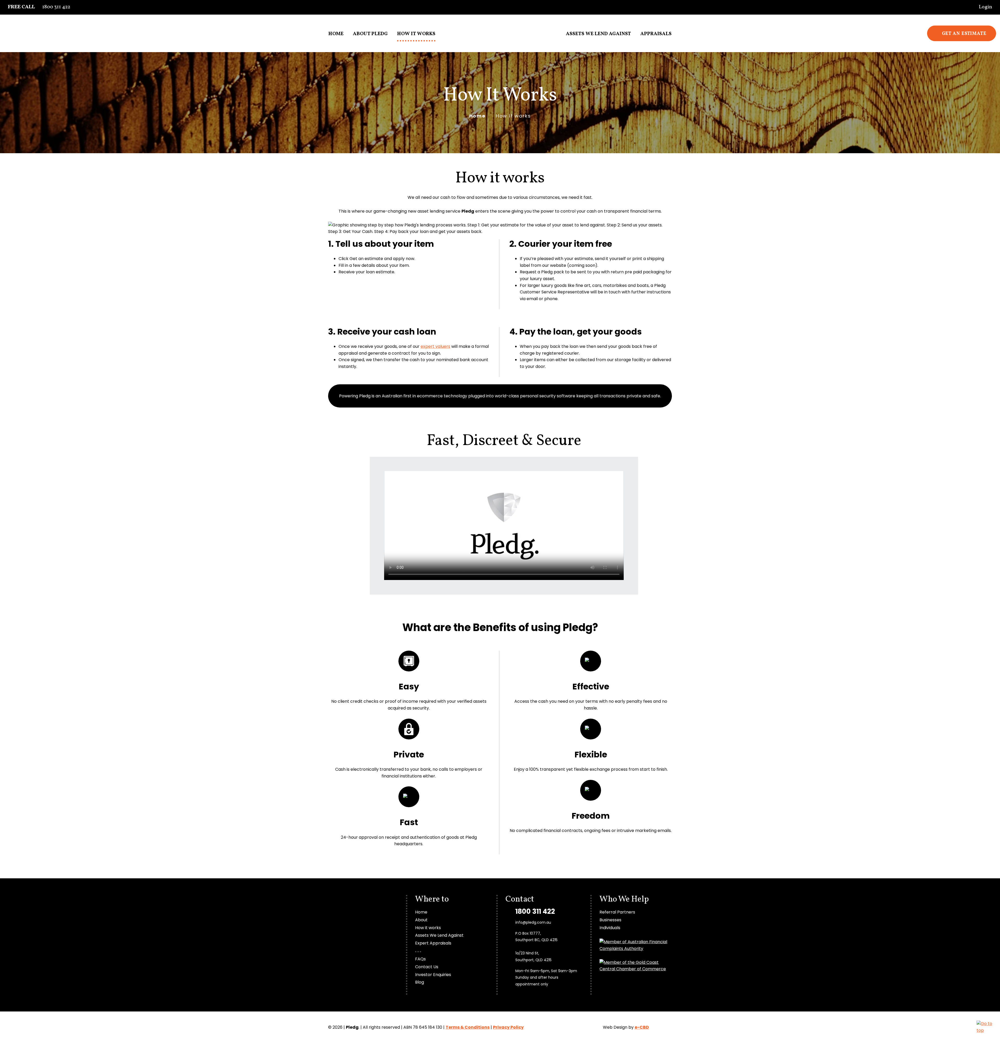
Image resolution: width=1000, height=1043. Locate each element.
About (421, 920)
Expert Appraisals (433, 943)
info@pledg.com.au (533, 922)
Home (335, 33)
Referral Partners (617, 912)
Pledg (500, 28)
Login (985, 7)
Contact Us (426, 967)
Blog (419, 982)
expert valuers (435, 346)
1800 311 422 (39, 7)
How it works (416, 33)
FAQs (420, 959)
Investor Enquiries (433, 975)
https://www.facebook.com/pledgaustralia (992, 93)
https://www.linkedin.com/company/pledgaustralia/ (992, 112)
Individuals (609, 928)
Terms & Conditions (468, 1027)
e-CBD (642, 1027)
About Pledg (370, 33)
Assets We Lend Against (598, 33)
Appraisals (656, 33)
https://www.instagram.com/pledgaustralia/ (992, 102)
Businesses (610, 920)
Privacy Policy (508, 1027)
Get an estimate (964, 33)
